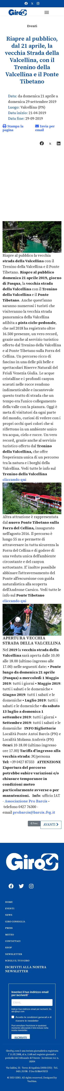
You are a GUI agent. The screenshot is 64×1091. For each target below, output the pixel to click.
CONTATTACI (12, 941)
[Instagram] (38, 4)
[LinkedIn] (58, 143)
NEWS (8, 915)
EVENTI (9, 908)
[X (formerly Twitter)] (50, 143)
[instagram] (30, 882)
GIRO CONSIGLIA (15, 921)
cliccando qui (14, 479)
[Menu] (47, 12)
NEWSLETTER (13, 954)
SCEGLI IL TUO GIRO (17, 960)
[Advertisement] (32, 185)
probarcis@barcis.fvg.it (34, 812)
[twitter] (20, 882)
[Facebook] (26, 4)
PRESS (9, 928)
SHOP (8, 947)
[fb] (10, 882)
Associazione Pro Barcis (26, 801)
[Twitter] (32, 4)
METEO (9, 934)
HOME (9, 902)
